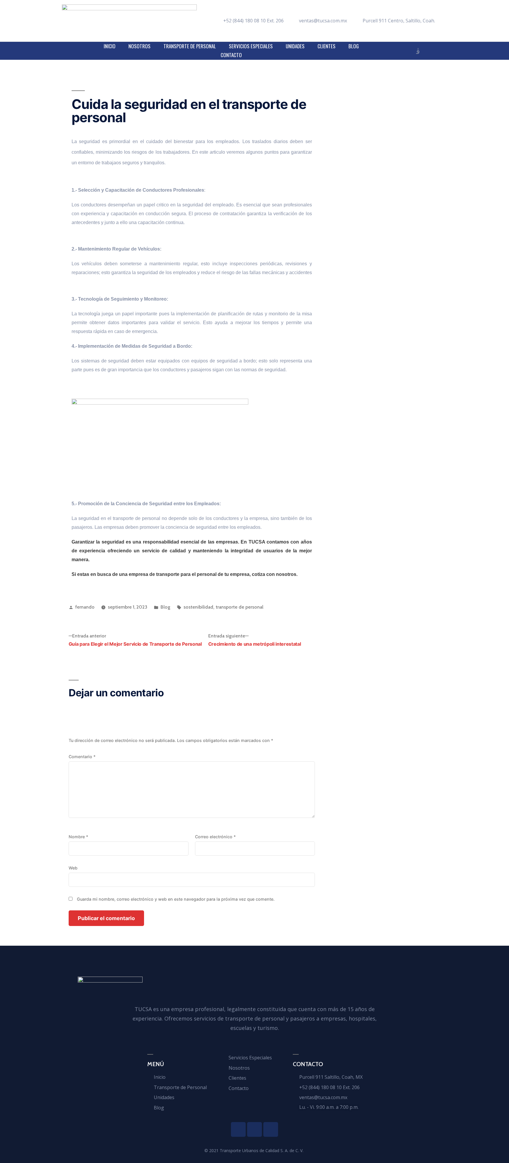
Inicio (109, 46)
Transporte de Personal (189, 46)
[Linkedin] (406, 51)
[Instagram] (418, 51)
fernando (85, 607)
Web (73, 867)
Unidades (295, 46)
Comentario (82, 756)
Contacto (231, 55)
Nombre (78, 836)
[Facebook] (394, 51)
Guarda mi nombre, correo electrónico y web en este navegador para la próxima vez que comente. (176, 899)
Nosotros (139, 46)
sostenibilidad (198, 607)
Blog (353, 46)
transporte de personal (239, 607)
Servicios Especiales (251, 46)
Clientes (327, 46)
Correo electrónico (215, 836)
